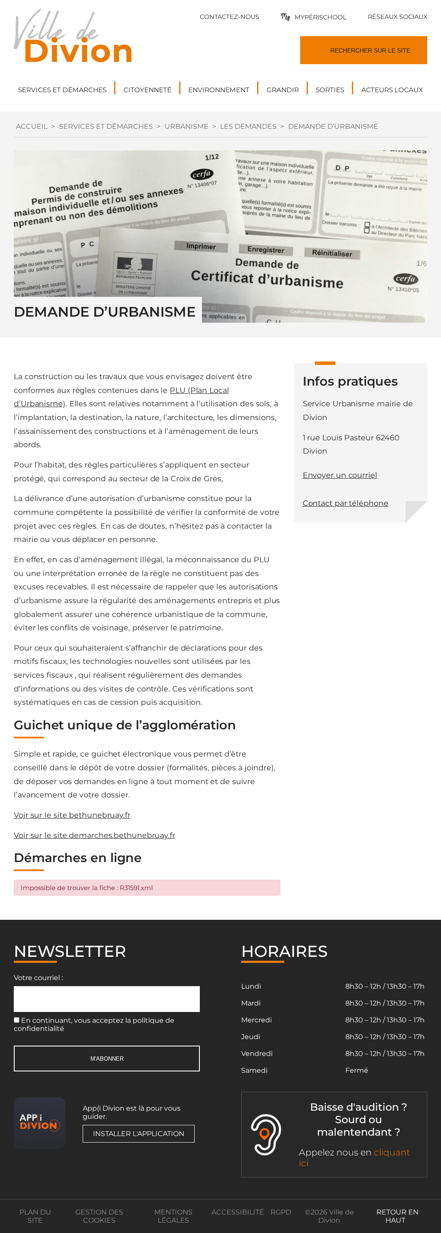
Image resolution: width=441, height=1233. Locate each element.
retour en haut (397, 1216)
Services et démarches (106, 126)
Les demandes (248, 126)
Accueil (31, 126)
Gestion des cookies (99, 1216)
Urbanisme (186, 126)
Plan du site (35, 1216)
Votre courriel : (38, 978)
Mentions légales (173, 1216)
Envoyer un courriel (340, 475)
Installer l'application (138, 1134)
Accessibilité (237, 1212)
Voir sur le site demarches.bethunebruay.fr (94, 835)
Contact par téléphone (345, 503)
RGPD (280, 1212)
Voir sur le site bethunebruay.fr (72, 814)
